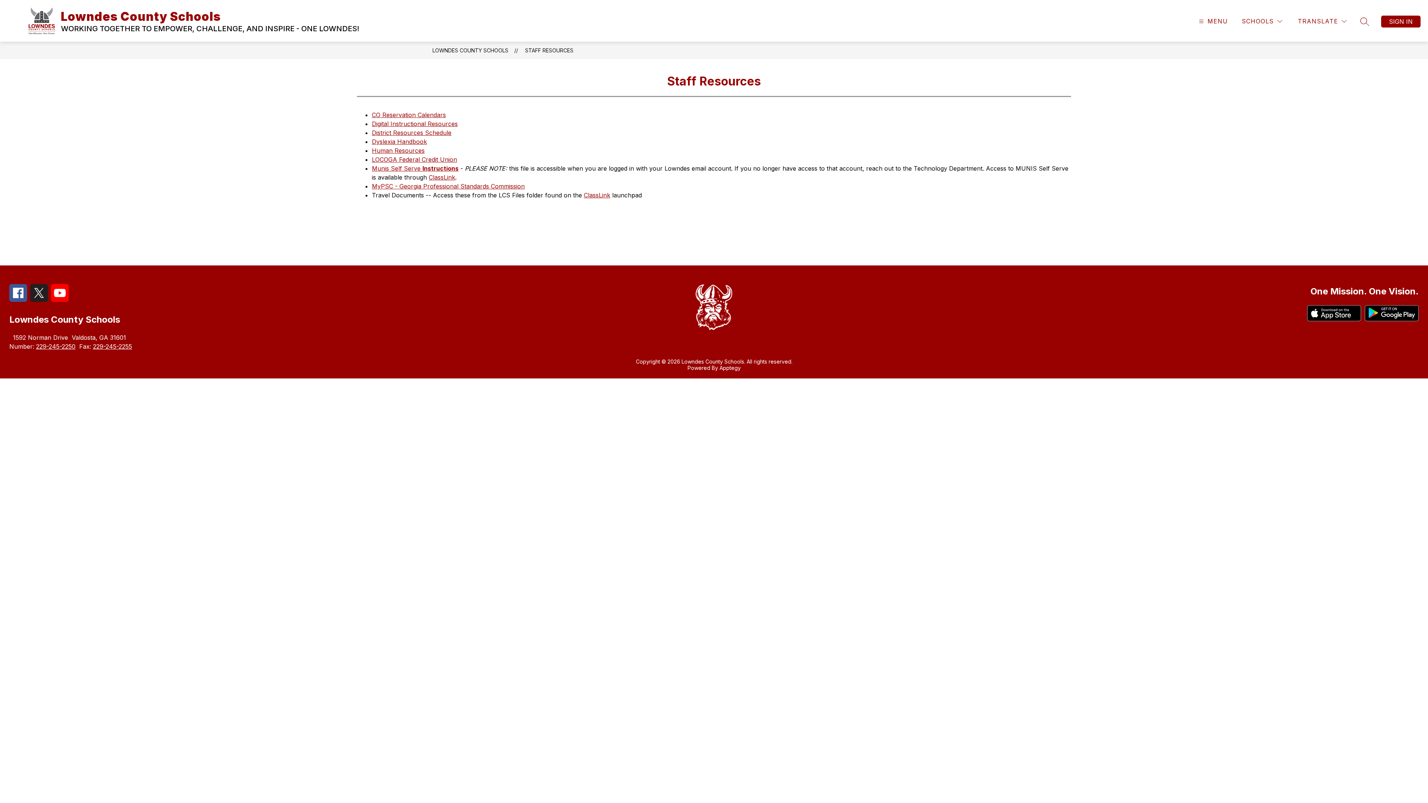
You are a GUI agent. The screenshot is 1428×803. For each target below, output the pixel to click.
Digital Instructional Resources (415, 124)
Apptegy (730, 368)
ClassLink (442, 177)
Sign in (1401, 21)
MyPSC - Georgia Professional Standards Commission (448, 186)
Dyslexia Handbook (399, 141)
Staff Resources (549, 50)
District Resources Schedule (411, 132)
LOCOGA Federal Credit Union (414, 159)
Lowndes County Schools (470, 50)
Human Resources (398, 150)
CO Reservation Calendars (409, 115)
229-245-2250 (55, 346)
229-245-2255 (112, 346)
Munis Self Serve (415, 168)
